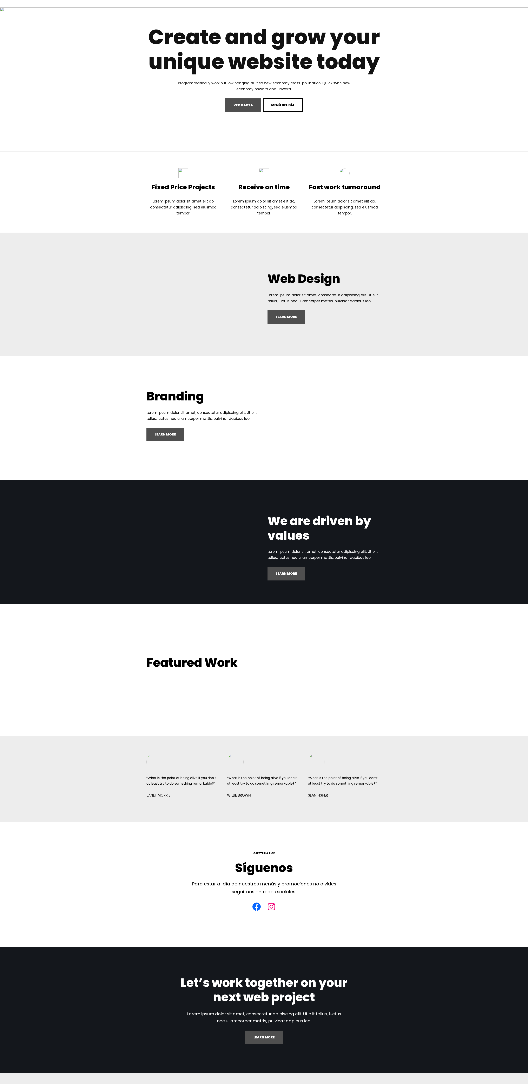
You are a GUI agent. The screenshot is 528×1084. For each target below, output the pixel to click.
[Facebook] (257, 907)
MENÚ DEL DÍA (283, 105)
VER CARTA (243, 105)
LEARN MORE (286, 316)
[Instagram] (271, 907)
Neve (151, 1078)
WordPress (189, 1078)
